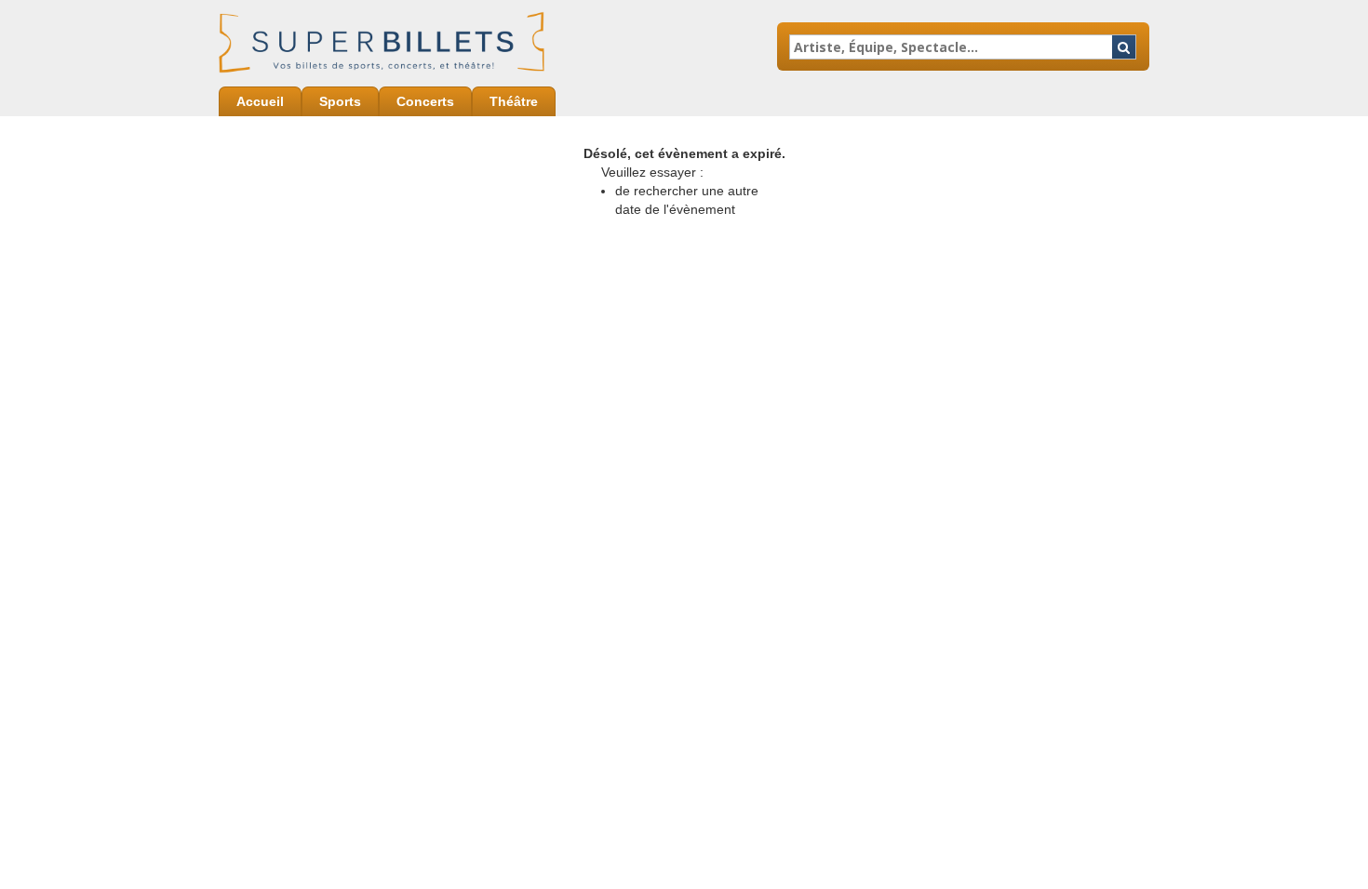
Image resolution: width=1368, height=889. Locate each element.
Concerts (425, 101)
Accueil (260, 101)
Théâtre (514, 101)
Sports (340, 101)
